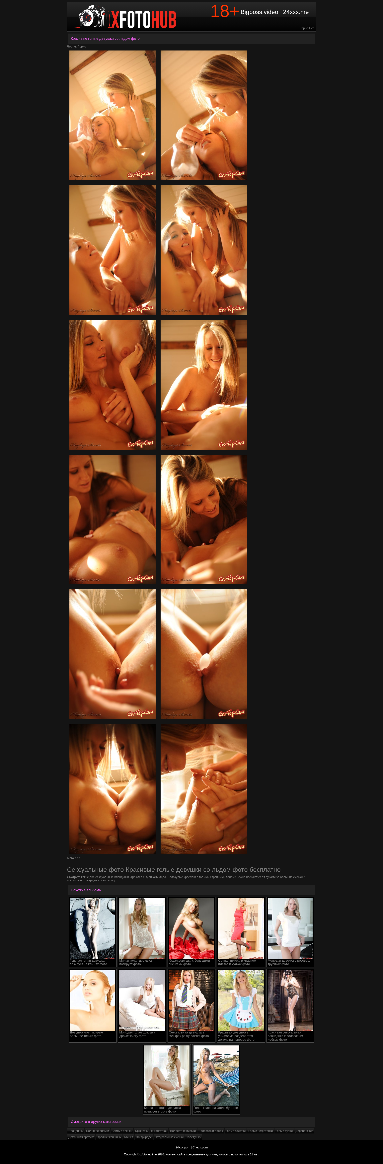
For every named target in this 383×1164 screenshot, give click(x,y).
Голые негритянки (260, 1130)
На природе (144, 1137)
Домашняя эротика (81, 1137)
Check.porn (200, 1147)
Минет (128, 1137)
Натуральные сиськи (169, 1137)
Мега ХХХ (74, 858)
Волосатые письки (183, 1130)
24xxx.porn (183, 1147)
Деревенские (304, 1130)
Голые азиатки (236, 1130)
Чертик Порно (76, 46)
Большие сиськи (97, 1130)
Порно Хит (306, 28)
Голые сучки (284, 1130)
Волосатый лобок (210, 1130)
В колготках (159, 1130)
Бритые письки (122, 1130)
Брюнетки (141, 1130)
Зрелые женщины (109, 1137)
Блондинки (75, 1130)
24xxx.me (296, 12)
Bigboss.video (259, 12)
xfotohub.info (148, 1154)
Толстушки (193, 1137)
